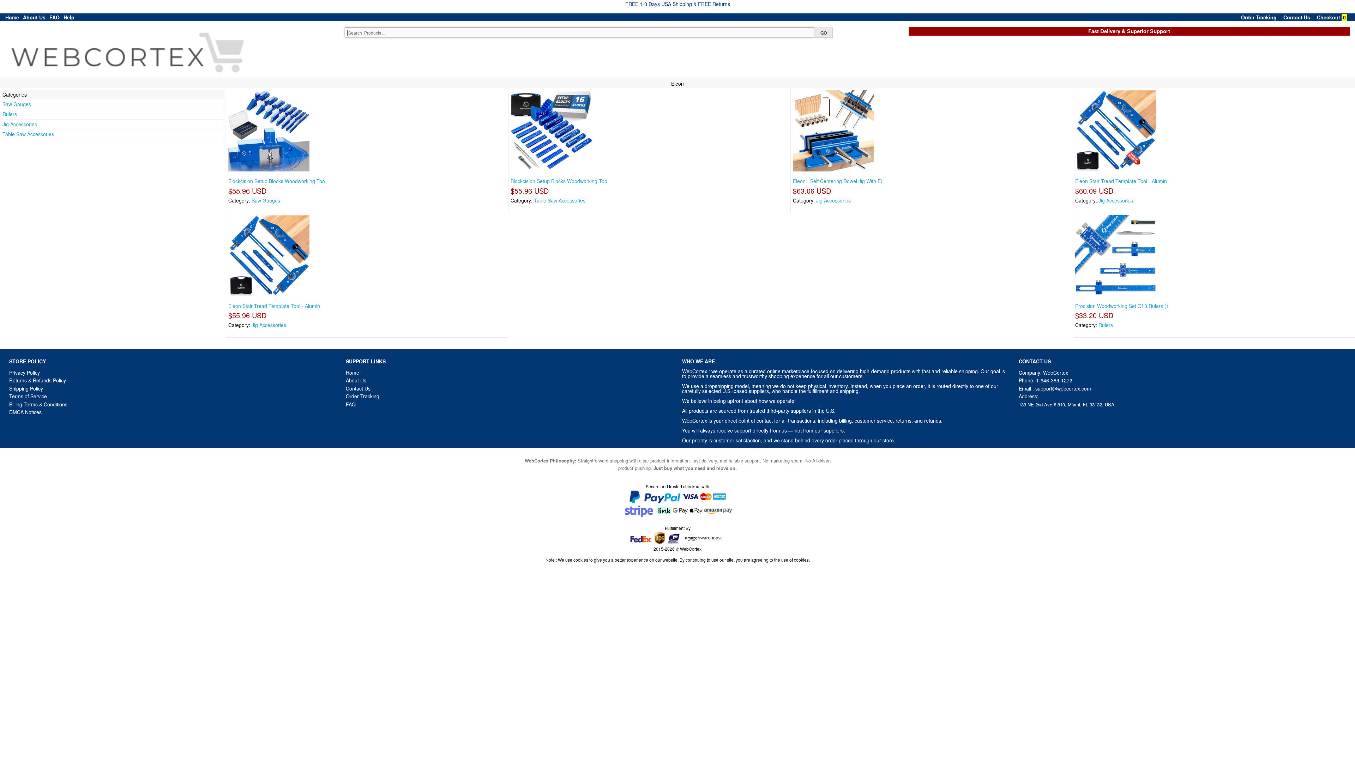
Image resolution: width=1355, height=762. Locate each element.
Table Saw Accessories (28, 134)
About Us (34, 17)
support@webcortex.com (1063, 388)
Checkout (1328, 17)
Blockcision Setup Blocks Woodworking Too (276, 181)
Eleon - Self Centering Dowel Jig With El (837, 181)
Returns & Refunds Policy (37, 380)
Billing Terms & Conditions (38, 404)
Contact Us (1296, 17)
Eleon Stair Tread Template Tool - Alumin (1121, 181)
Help (69, 17)
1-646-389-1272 (1054, 380)
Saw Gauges (16, 104)
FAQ (54, 17)
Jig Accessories (19, 124)
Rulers (9, 113)
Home (12, 17)
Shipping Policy (26, 388)
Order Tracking (1259, 17)
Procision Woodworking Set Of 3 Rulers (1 (1122, 305)
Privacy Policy (24, 372)
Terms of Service (28, 396)
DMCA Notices (25, 412)
